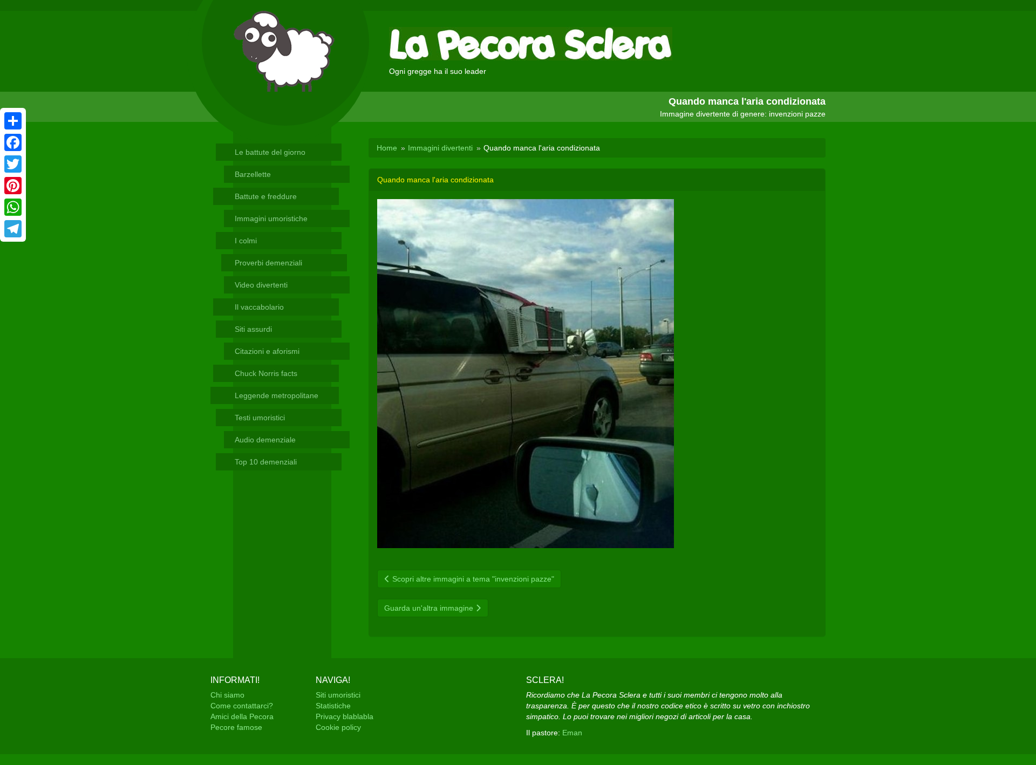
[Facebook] (13, 142)
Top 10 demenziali (266, 461)
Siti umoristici (338, 695)
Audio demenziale (265, 439)
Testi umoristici (260, 417)
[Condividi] (13, 121)
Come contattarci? (241, 705)
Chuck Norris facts (266, 373)
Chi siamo (227, 695)
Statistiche (333, 705)
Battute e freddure (266, 196)
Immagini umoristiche (271, 218)
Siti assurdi (253, 329)
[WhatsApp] (13, 207)
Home (387, 148)
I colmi (246, 240)
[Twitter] (13, 164)
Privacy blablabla (344, 716)
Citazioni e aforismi (267, 351)
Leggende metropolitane (276, 395)
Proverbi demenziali (268, 262)
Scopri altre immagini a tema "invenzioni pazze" (472, 579)
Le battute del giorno (270, 152)
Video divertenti (261, 285)
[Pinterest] (13, 185)
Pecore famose (236, 727)
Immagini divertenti (440, 148)
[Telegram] (13, 229)
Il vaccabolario (259, 307)
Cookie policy (338, 727)
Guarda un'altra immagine (429, 608)
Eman (572, 732)
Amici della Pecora (242, 716)
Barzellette (253, 174)
